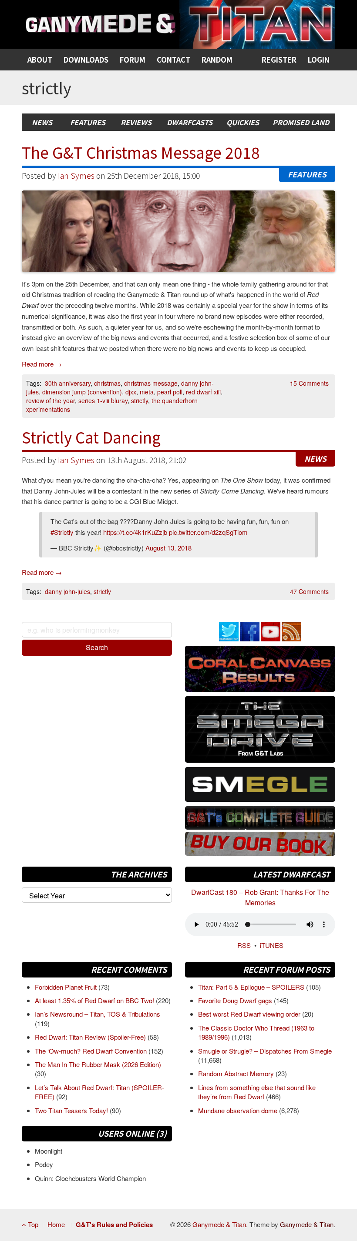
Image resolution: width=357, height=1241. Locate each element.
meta (147, 391)
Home (56, 1224)
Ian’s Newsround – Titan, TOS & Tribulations (97, 1013)
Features (87, 122)
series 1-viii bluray (103, 400)
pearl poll (169, 391)
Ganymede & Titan (219, 1224)
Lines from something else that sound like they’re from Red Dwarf (257, 1092)
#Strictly (62, 532)
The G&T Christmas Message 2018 (141, 152)
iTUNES (271, 945)
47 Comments (309, 591)
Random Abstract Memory (237, 1073)
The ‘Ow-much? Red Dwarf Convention (91, 1050)
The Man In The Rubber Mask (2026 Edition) (98, 1064)
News (42, 122)
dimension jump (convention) (82, 391)
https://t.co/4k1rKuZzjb (135, 532)
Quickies (242, 122)
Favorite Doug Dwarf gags (236, 1000)
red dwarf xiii (203, 391)
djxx (130, 391)
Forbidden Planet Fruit (66, 986)
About (39, 59)
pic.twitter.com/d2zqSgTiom (208, 532)
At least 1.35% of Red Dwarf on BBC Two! (95, 1000)
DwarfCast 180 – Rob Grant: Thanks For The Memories (260, 897)
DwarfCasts (189, 122)
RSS (244, 945)
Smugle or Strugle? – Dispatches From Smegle (265, 1050)
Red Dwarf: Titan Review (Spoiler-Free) (91, 1036)
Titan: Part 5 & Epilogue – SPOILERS (252, 986)
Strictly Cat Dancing (91, 437)
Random (217, 59)
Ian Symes (76, 175)
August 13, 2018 (168, 547)
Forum (132, 59)
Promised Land (301, 122)
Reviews (136, 122)
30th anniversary (68, 383)
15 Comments (309, 383)
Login (319, 59)
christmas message (151, 383)
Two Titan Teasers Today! (72, 1110)
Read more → (42, 363)
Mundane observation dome (238, 1110)
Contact (173, 59)
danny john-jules (67, 591)
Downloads (86, 59)
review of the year (50, 400)
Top (32, 1224)
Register (279, 59)
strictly (139, 400)
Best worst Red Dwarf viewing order (250, 1013)
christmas (107, 383)
